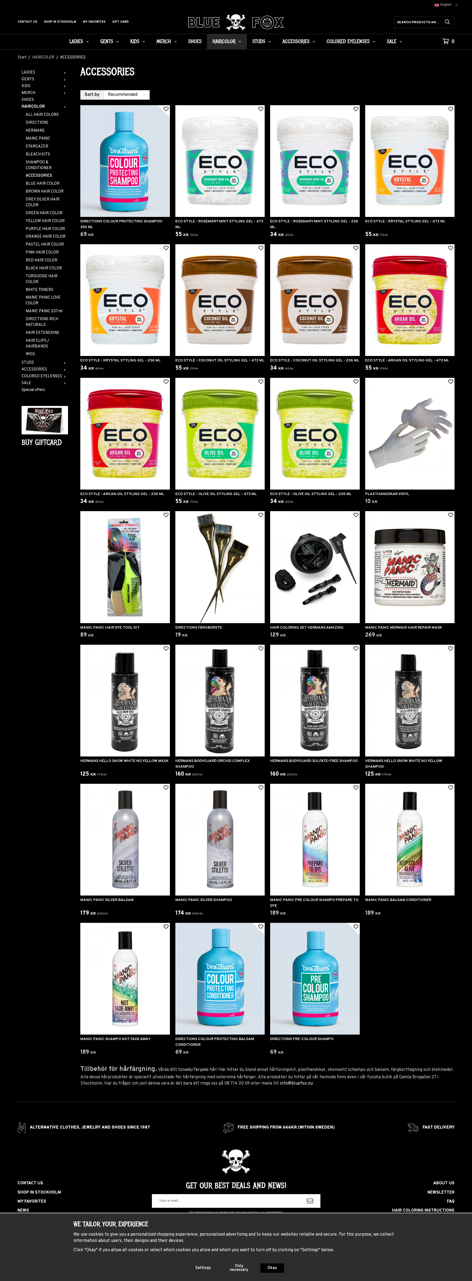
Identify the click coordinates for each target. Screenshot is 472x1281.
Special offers (33, 390)
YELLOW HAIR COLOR (45, 221)
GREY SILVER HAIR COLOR (43, 202)
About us (444, 1183)
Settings (203, 1268)
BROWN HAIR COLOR (45, 191)
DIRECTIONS (37, 122)
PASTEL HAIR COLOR (45, 244)
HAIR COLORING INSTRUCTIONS (423, 1210)
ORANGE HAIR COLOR (46, 236)
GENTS (106, 41)
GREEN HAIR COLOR (44, 213)
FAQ (451, 1201)
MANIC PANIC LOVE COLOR (43, 300)
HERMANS (35, 130)
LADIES (76, 41)
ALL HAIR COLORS (42, 114)
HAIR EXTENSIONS (42, 332)
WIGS (30, 354)
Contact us (27, 22)
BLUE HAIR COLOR (43, 183)
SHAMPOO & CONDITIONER (39, 165)
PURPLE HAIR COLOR (45, 229)
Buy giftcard (42, 442)
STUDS (258, 41)
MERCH (164, 41)
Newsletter (441, 1192)
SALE (391, 41)
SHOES (195, 41)
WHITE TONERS (39, 290)
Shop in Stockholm (60, 22)
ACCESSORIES (295, 41)
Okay (272, 1268)
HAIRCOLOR (224, 41)
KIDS (134, 41)
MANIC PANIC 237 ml (44, 311)
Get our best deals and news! (236, 1185)
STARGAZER (37, 146)
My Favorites (94, 22)
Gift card (120, 22)
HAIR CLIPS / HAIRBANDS (37, 343)
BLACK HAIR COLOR (44, 268)
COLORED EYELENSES (348, 41)
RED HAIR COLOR (41, 260)
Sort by (92, 95)
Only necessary (239, 1268)
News (23, 1210)
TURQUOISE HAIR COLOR (42, 279)
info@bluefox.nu (296, 1083)
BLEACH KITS (38, 154)
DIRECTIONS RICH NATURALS (42, 322)
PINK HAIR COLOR (42, 252)
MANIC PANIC (38, 138)
